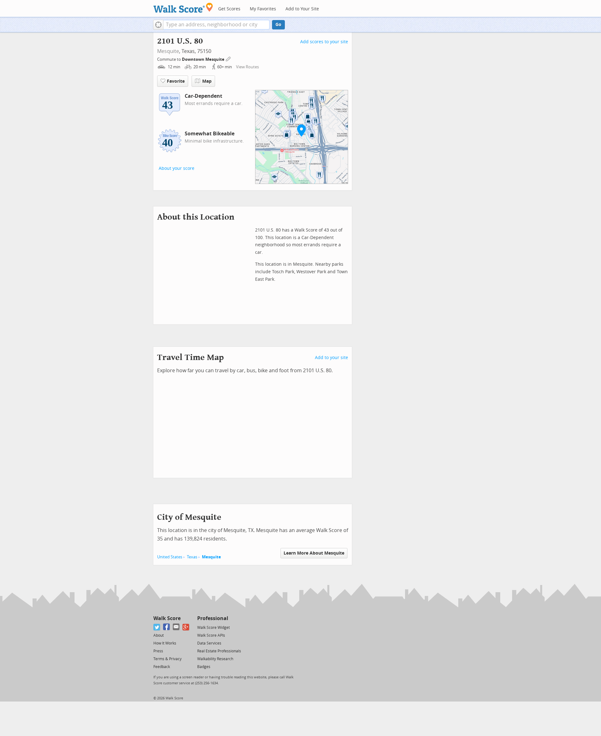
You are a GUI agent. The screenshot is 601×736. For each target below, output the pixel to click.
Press (158, 651)
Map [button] (207, 81)
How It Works (164, 643)
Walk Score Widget (213, 627)
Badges (203, 667)
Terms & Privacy (167, 659)
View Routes (247, 67)
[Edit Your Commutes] (228, 58)
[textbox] (216, 25)
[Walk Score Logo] (183, 8)
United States (169, 557)
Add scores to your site (324, 41)
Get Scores (229, 9)
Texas (192, 557)
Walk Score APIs (211, 635)
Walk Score (167, 618)
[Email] (176, 627)
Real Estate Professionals (219, 651)
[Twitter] (157, 627)
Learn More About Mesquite (314, 553)
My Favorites (263, 9)
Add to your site (331, 357)
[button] (158, 25)
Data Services (209, 643)
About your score (176, 168)
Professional (212, 618)
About (158, 635)
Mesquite (168, 51)
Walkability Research (215, 659)
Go (278, 24)
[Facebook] (166, 627)
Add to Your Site (302, 9)
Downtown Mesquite (203, 59)
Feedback (161, 667)
